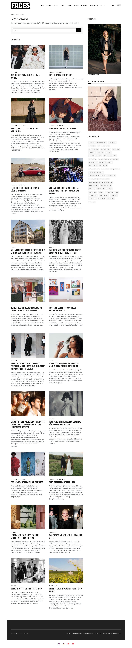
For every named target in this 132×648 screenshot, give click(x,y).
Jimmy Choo (93, 185)
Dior (108, 152)
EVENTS (13, 585)
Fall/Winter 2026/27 (104, 162)
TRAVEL (69, 5)
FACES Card (98, 633)
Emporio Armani (105, 159)
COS (100, 152)
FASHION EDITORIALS (57, 72)
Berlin (92, 146)
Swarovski (104, 195)
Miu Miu (92, 192)
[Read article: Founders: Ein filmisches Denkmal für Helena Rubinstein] (66, 403)
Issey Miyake (107, 182)
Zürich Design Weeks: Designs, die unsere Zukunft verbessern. (26, 309)
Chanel (92, 152)
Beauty (112, 142)
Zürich (92, 202)
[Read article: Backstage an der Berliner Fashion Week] (66, 517)
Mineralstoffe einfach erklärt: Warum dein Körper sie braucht (64, 365)
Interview (104, 179)
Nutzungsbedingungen (86, 633)
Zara (111, 198)
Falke (92, 162)
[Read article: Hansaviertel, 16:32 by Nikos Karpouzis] (28, 110)
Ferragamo (115, 169)
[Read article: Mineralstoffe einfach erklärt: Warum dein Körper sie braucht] (66, 345)
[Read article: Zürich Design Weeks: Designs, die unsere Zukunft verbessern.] (28, 289)
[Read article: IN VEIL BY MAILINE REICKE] (66, 57)
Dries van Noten (110, 155)
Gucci (92, 172)
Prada (102, 192)
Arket (92, 142)
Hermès (111, 175)
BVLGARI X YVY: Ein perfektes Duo (26, 588)
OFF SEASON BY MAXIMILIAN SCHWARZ (27, 482)
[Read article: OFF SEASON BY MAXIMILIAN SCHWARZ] (28, 464)
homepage (93, 179)
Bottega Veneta (103, 146)
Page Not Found (20, 14)
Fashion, (103, 165)
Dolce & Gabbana (95, 155)
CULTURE (76, 5)
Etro (115, 159)
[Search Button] (113, 5)
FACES (101, 5)
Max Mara (107, 188)
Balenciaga (101, 142)
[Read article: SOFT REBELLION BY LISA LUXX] (66, 464)
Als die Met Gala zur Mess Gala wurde (26, 76)
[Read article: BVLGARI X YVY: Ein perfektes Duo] (28, 570)
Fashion (93, 165)
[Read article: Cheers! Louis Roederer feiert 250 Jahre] (66, 570)
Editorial (92, 159)
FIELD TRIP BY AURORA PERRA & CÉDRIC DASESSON (25, 189)
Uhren (114, 195)
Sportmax (93, 195)
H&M (100, 172)
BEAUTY (56, 5)
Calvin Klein (93, 149)
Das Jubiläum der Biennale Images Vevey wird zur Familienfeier (65, 251)
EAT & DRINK (84, 5)
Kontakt (68, 633)
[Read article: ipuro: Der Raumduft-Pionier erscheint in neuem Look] (28, 517)
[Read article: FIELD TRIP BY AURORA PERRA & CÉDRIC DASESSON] (28, 170)
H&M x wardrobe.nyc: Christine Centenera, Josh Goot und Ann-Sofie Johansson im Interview (28, 366)
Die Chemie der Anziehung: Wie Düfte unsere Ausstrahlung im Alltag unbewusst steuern (28, 424)
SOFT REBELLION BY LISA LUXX (62, 482)
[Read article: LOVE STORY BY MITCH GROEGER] (66, 110)
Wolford (102, 198)
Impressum (75, 633)
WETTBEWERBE (94, 5)
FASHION (48, 5)
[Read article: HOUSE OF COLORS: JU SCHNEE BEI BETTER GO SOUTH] (66, 289)
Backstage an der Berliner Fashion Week (66, 536)
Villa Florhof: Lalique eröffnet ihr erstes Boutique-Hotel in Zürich (28, 251)
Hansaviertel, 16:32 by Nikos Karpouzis (24, 130)
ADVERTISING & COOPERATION (112, 633)
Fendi (105, 169)
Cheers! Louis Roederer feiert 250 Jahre (65, 590)
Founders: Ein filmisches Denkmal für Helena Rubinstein (65, 423)
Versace (92, 198)
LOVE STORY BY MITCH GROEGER (63, 128)
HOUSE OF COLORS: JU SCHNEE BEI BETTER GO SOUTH (63, 309)
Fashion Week (94, 169)
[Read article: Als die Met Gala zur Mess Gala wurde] (28, 57)
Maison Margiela (95, 188)
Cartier (116, 149)
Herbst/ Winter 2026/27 (97, 175)
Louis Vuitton (106, 185)
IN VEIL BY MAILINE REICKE (60, 75)
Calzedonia (105, 149)
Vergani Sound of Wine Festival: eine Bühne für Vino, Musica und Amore (64, 191)
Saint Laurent (112, 192)
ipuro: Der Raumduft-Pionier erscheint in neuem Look (24, 536)
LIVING (62, 5)
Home (42, 5)
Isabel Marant (94, 182)
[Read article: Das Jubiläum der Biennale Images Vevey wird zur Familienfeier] (66, 232)
